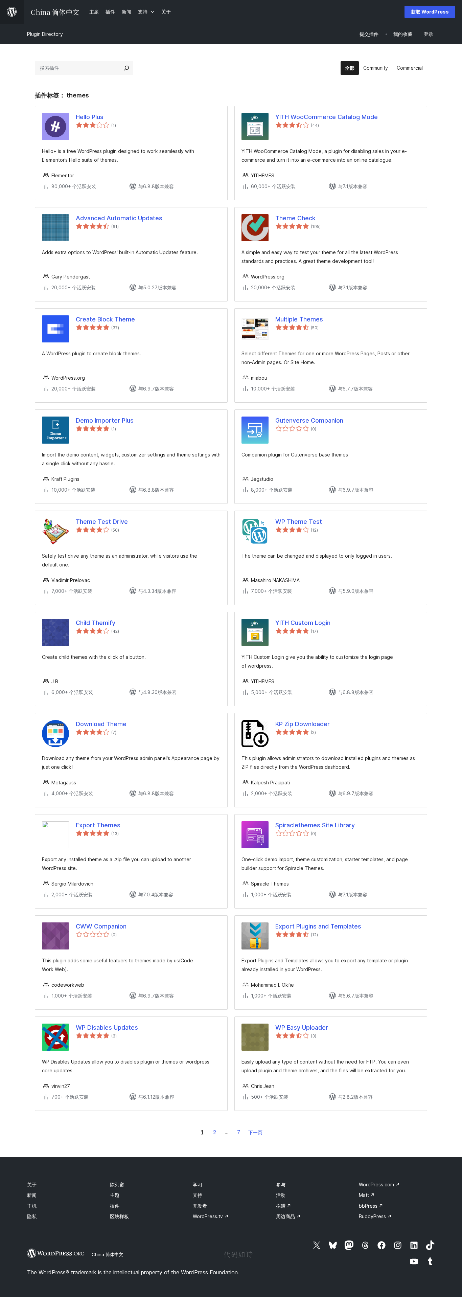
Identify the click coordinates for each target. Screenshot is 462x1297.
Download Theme (101, 724)
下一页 (255, 1132)
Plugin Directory (45, 34)
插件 (114, 1206)
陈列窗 (117, 1184)
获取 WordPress (430, 12)
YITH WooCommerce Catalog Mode (326, 116)
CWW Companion (101, 926)
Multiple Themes (299, 319)
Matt (367, 1195)
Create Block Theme (105, 319)
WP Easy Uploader (301, 1027)
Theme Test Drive (102, 521)
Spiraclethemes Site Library (315, 825)
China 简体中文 (107, 1254)
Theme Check (295, 218)
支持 (197, 1195)
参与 (280, 1184)
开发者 (200, 1206)
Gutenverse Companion (309, 420)
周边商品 (288, 1216)
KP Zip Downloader (302, 724)
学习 (197, 1184)
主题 (114, 1195)
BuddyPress (375, 1216)
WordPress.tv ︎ (211, 1216)
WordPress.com (379, 1184)
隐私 (32, 1216)
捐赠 (283, 1206)
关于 (32, 1184)
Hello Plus (89, 116)
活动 (280, 1195)
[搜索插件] (126, 68)
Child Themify (95, 622)
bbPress (371, 1206)
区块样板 (119, 1216)
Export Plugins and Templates (318, 926)
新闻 (32, 1195)
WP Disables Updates (107, 1027)
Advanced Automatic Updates (119, 218)
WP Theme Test (298, 521)
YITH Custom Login (302, 622)
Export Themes (98, 825)
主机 (32, 1206)
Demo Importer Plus (105, 420)
